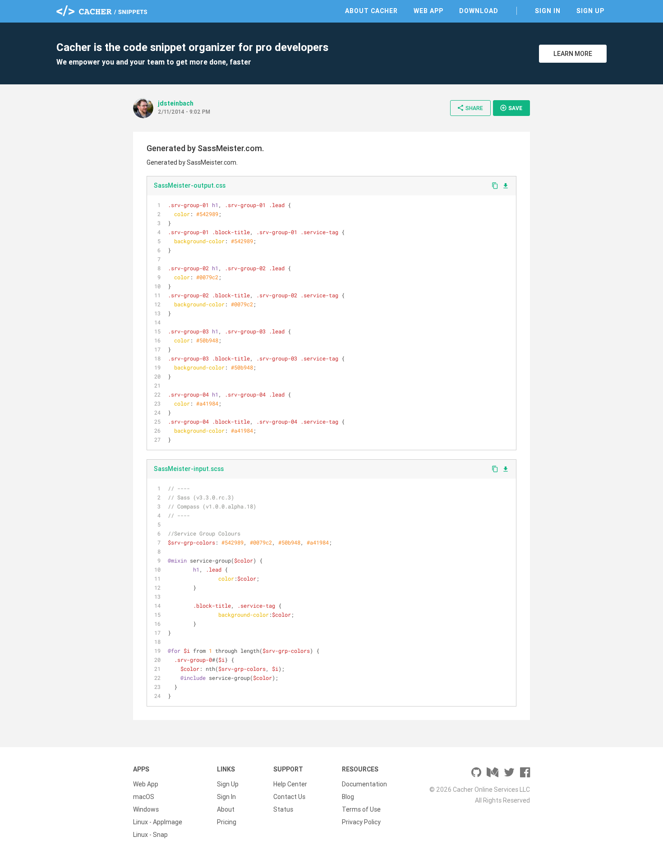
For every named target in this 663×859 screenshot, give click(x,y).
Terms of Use (361, 809)
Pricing (226, 822)
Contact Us (289, 797)
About (226, 809)
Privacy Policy (361, 822)
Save (511, 107)
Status (283, 809)
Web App (428, 11)
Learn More (572, 54)
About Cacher (371, 11)
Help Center (290, 784)
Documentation (364, 784)
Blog (348, 797)
